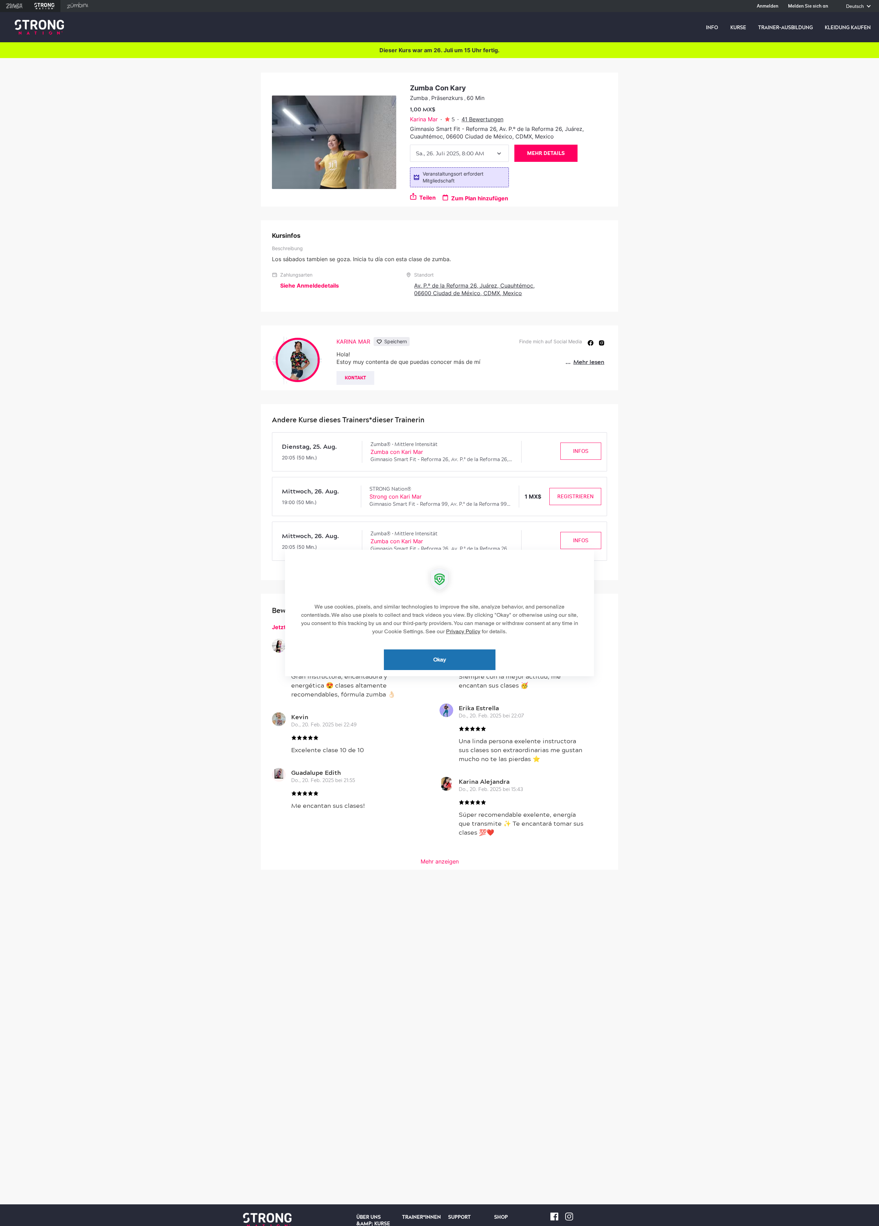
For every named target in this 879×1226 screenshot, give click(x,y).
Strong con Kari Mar (395, 496)
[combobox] (459, 153)
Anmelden (767, 6)
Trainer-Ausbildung (785, 27)
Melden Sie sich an (808, 6)
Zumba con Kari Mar (396, 452)
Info (712, 27)
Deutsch (855, 6)
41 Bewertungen (482, 119)
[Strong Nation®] (39, 27)
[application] (439, 613)
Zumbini (77, 6)
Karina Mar (424, 119)
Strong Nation (44, 6)
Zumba (14, 6)
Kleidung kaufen (848, 27)
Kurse (738, 27)
